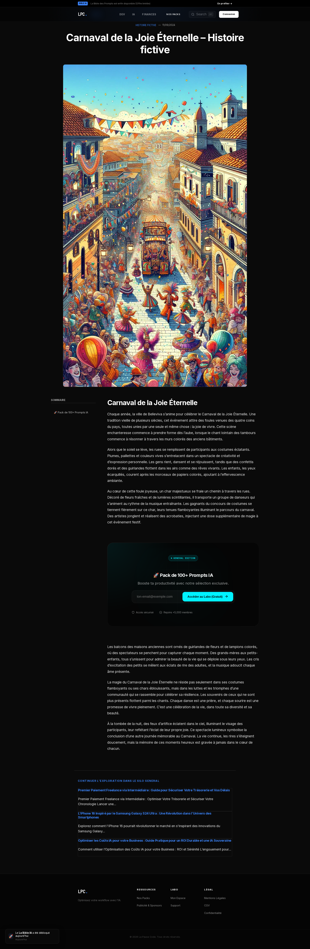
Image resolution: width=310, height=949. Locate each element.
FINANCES (149, 14)
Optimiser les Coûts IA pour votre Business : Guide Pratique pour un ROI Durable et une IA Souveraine (154, 840)
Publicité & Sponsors (149, 905)
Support (175, 905)
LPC (83, 891)
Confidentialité (213, 912)
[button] (202, 14)
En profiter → (224, 3)
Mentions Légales (215, 898)
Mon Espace (178, 898)
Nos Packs (173, 14)
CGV (207, 905)
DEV (122, 14)
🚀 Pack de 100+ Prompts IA (71, 412)
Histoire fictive (146, 25)
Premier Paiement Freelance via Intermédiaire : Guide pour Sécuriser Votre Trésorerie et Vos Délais (154, 790)
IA (133, 14)
